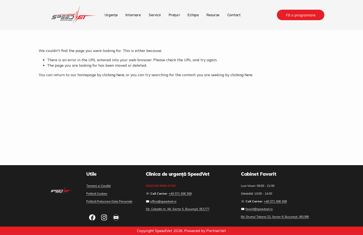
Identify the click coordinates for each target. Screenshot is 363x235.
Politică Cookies (96, 193)
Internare (133, 15)
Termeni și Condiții (98, 185)
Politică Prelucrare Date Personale (109, 201)
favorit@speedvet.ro (259, 209)
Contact (234, 15)
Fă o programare (301, 15)
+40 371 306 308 (180, 193)
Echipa (193, 15)
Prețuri (174, 15)
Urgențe (111, 15)
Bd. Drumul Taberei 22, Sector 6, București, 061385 (275, 216)
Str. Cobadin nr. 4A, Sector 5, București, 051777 (177, 209)
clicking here (113, 74)
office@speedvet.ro (163, 201)
